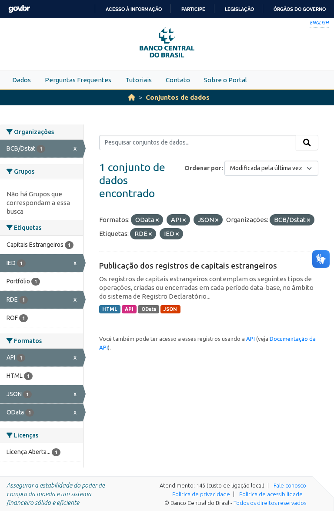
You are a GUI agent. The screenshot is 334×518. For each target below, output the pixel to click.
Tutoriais (138, 80)
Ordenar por (202, 168)
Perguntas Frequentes (78, 80)
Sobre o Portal (225, 80)
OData (148, 309)
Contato (178, 80)
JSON (170, 309)
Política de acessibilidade (271, 494)
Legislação (239, 9)
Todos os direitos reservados (270, 503)
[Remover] (157, 220)
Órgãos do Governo (300, 9)
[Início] (131, 97)
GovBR (19, 9)
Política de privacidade (201, 494)
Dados (21, 80)
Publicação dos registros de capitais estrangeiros (188, 265)
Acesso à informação (134, 9)
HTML (109, 309)
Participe (193, 9)
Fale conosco (290, 485)
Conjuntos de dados (178, 97)
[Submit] (307, 143)
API (129, 309)
